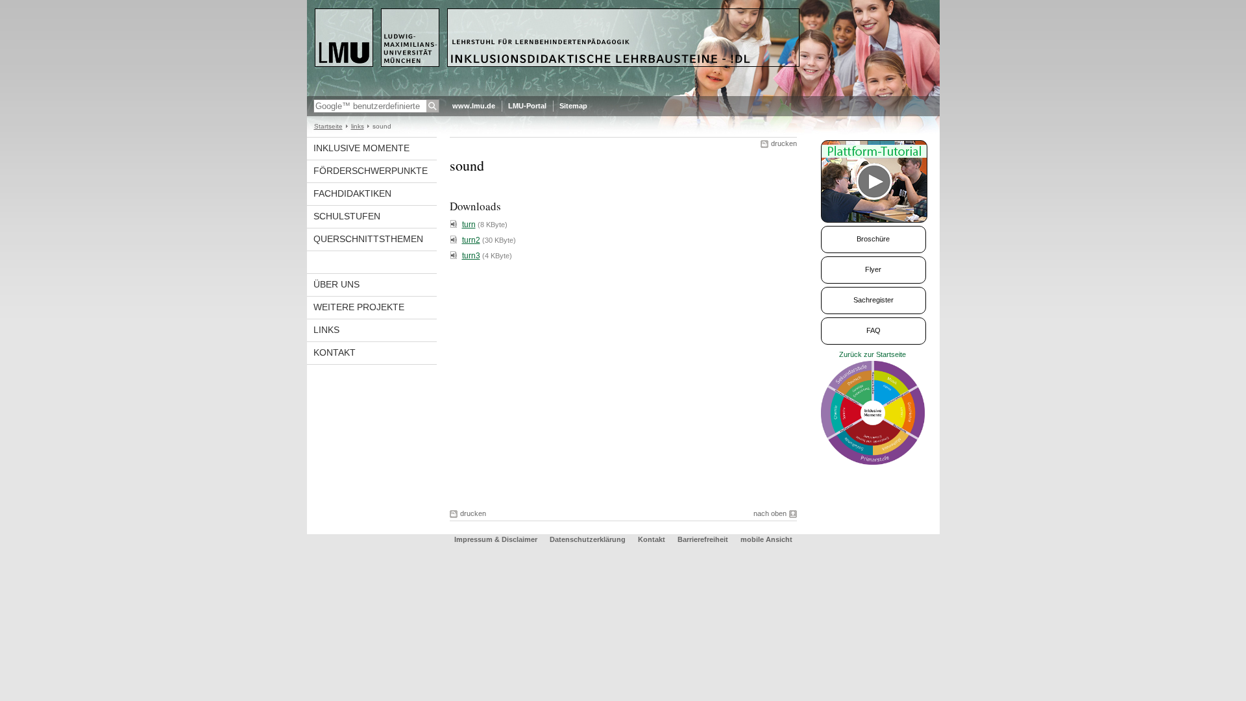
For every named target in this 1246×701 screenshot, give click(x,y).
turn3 (471, 255)
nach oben (770, 513)
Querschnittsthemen (368, 239)
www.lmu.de (473, 106)
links (357, 126)
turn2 (471, 240)
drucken (784, 143)
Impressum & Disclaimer (495, 539)
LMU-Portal (527, 106)
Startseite (328, 126)
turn (469, 224)
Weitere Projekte (358, 307)
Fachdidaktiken (352, 193)
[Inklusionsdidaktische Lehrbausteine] (623, 93)
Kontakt (334, 352)
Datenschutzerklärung (588, 539)
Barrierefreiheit (704, 539)
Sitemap (573, 106)
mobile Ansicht (766, 539)
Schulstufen (346, 216)
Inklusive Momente (361, 148)
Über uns (336, 284)
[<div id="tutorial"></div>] (880, 181)
